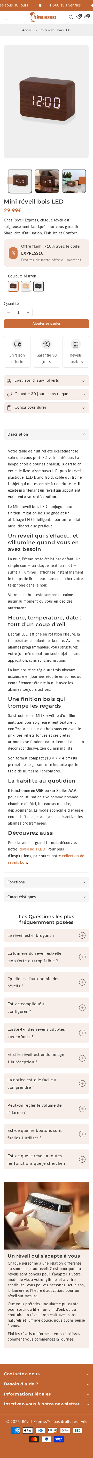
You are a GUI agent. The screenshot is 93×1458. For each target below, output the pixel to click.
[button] (9, 17)
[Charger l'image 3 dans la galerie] (74, 181)
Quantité (11, 303)
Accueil (27, 30)
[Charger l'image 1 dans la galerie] (20, 181)
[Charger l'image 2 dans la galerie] (47, 181)
